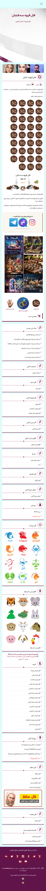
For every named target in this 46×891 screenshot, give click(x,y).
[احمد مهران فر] (37, 69)
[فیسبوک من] (28, 856)
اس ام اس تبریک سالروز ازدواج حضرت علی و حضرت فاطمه (23, 343)
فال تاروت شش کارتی (34, 701)
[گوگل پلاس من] (6, 856)
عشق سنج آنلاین (35, 495)
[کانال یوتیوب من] (26, 861)
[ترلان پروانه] (23, 69)
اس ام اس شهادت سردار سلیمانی (30, 348)
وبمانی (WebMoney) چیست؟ (32, 749)
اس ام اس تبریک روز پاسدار (32, 357)
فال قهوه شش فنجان (34, 413)
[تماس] (17, 856)
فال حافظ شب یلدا (35, 782)
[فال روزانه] (14, 245)
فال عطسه (37, 820)
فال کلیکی (37, 480)
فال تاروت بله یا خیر (34, 724)
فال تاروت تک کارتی (34, 683)
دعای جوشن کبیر (35, 460)
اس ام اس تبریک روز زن (33, 352)
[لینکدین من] (20, 861)
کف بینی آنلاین (36, 428)
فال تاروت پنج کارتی (34, 697)
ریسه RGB (37, 511)
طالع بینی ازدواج (35, 444)
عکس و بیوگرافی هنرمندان (32, 840)
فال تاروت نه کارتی (35, 706)
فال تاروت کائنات (35, 679)
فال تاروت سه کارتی (34, 688)
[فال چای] (33, 283)
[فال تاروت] (33, 245)
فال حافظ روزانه (36, 778)
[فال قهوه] (33, 264)
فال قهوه (37, 404)
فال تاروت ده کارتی (34, 710)
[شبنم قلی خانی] (9, 69)
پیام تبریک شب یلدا (34, 787)
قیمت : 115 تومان (23, 657)
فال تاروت (37, 728)
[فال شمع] (14, 264)
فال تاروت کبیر (36, 675)
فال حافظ (37, 773)
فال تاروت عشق (35, 715)
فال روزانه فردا (36, 836)
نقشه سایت (13, 875)
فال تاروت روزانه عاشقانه (33, 719)
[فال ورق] (14, 283)
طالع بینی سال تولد (35, 647)
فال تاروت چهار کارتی (34, 693)
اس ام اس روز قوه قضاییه (33, 334)
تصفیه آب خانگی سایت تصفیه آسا (30, 744)
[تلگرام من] (34, 856)
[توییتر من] (12, 856)
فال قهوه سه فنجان (23, 15)
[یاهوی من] (40, 856)
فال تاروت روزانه (35, 670)
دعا (39, 464)
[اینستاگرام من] (23, 856)
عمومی (30, 316)
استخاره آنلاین (36, 372)
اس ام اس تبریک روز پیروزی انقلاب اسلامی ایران (27, 339)
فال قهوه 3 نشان (29, 77)
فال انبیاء (37, 388)
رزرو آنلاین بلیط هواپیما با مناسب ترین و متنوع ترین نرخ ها (24, 753)
